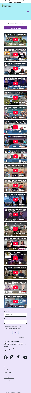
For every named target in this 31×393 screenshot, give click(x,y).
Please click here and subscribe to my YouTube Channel (15, 28)
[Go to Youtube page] (25, 357)
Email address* (8, 319)
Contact (6, 369)
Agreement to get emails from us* (12, 326)
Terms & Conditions (9, 378)
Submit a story (7, 372)
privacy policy (22, 337)
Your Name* (7, 311)
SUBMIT (15, 332)
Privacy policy (7, 380)
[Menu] (28, 11)
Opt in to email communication (13, 328)
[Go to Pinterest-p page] (19, 357)
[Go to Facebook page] (6, 357)
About (5, 367)
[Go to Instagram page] (13, 357)
